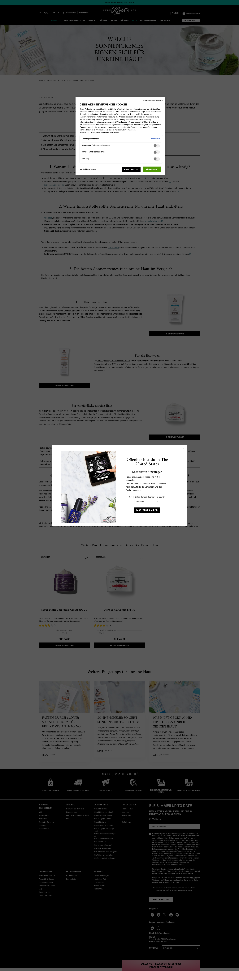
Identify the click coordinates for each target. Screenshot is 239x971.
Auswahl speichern (131, 169)
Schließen (182, 449)
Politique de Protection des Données (105, 132)
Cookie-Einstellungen (88, 169)
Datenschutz (85, 132)
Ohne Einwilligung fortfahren (153, 100)
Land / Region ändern (147, 510)
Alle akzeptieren (152, 169)
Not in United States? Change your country (147, 497)
